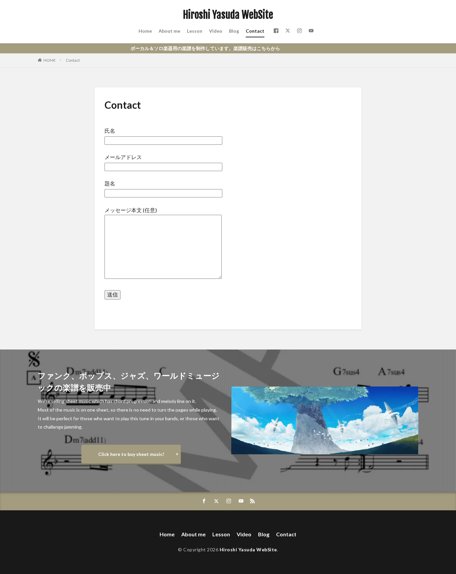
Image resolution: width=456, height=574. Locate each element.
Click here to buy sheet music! (131, 454)
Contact (255, 31)
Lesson (194, 31)
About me (169, 31)
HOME (49, 60)
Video (215, 31)
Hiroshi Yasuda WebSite (228, 15)
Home (145, 31)
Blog (234, 31)
